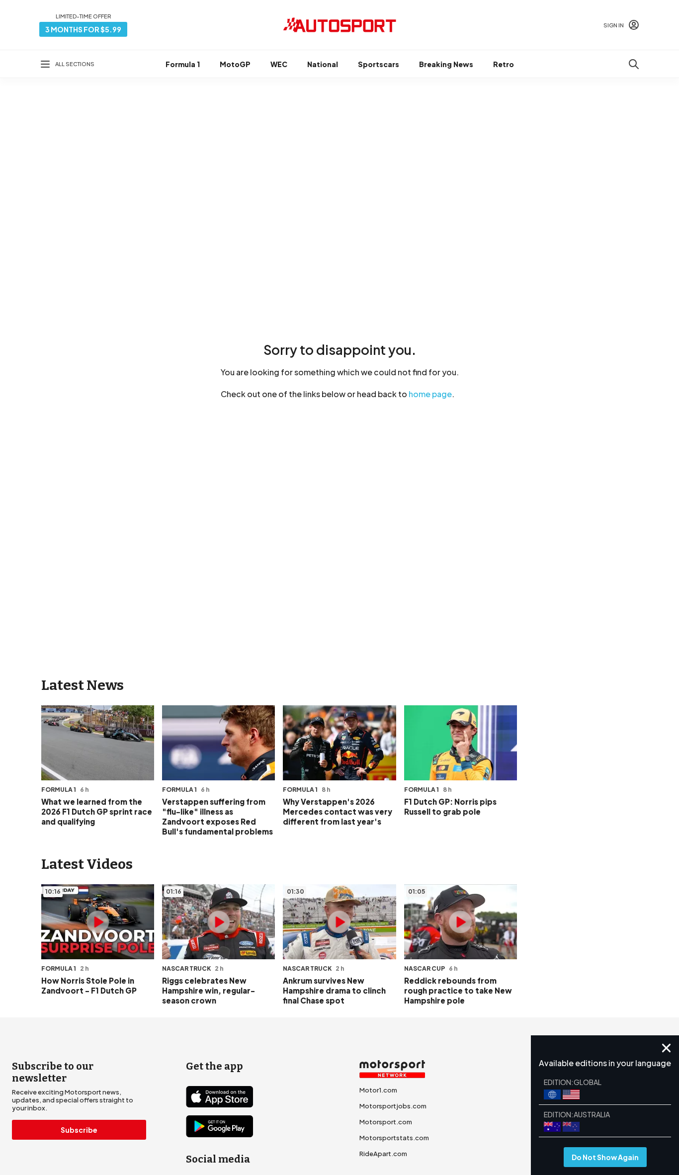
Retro (503, 64)
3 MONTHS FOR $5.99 (83, 29)
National (322, 64)
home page (430, 394)
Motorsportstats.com (394, 1138)
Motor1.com (378, 1090)
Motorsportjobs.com (392, 1106)
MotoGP (235, 64)
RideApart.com (383, 1154)
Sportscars (378, 64)
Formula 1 (183, 64)
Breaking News (446, 64)
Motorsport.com (385, 1122)
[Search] (634, 64)
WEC (278, 64)
